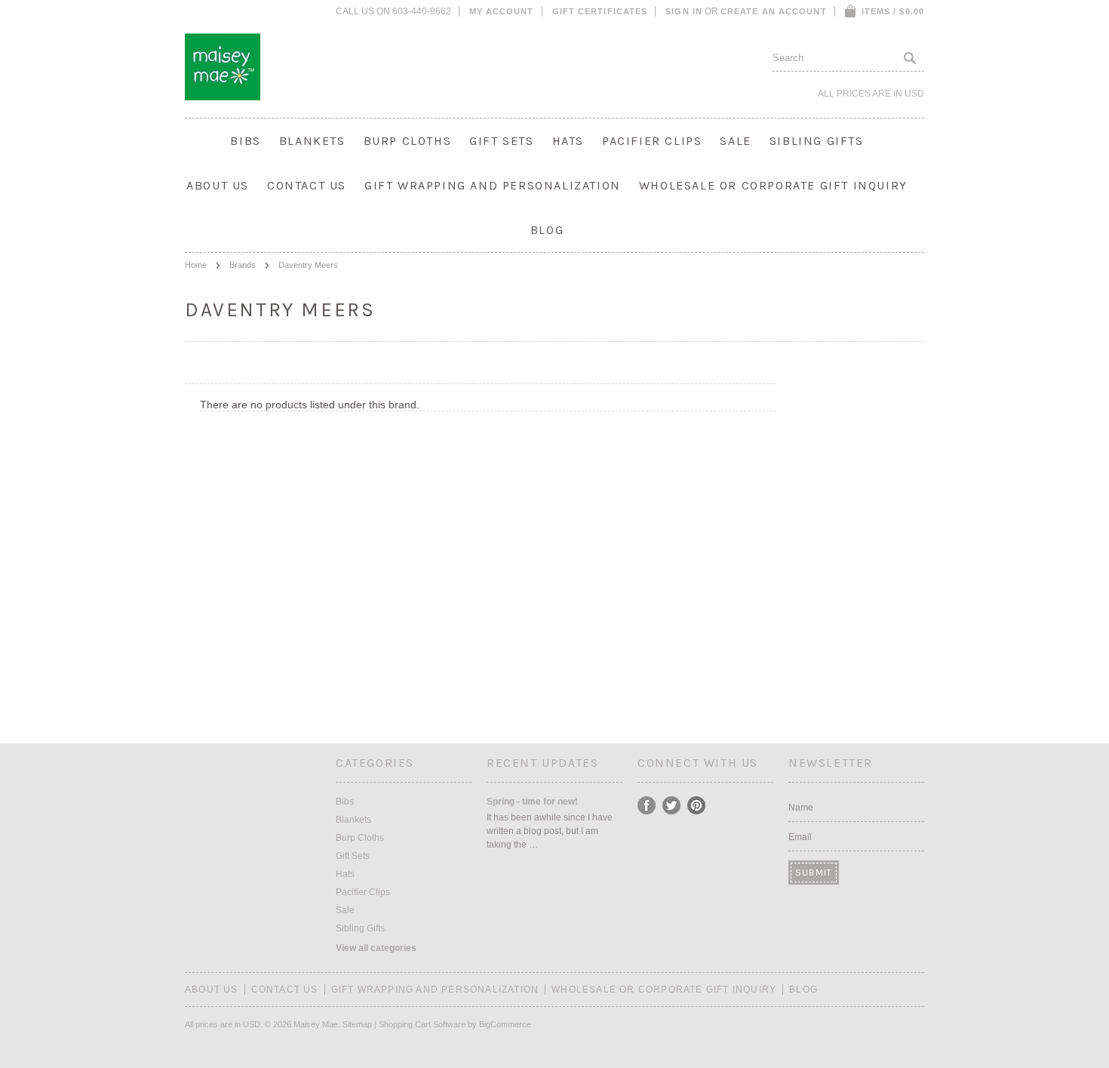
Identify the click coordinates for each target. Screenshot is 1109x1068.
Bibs (245, 141)
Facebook (646, 805)
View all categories (376, 948)
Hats (568, 141)
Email (800, 837)
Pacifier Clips (652, 141)
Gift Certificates (600, 11)
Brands (242, 264)
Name (800, 807)
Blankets (312, 141)
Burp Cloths (408, 141)
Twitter (671, 805)
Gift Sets (501, 141)
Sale (735, 141)
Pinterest (696, 805)
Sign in (683, 11)
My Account (501, 11)
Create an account (773, 11)
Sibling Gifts (817, 141)
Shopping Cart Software (422, 1024)
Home (196, 264)
